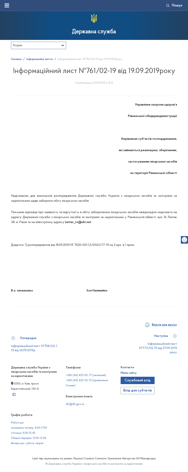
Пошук (177, 5)
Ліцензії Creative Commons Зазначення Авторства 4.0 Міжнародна (114, 458)
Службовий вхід (138, 380)
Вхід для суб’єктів (137, 390)
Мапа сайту (129, 373)
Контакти (127, 367)
